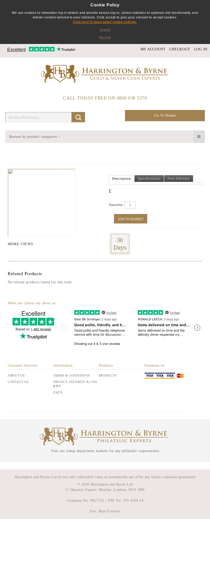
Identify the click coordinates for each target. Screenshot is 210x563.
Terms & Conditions (71, 375)
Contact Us (18, 382)
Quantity (116, 205)
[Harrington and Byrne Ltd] (105, 74)
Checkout (179, 49)
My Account (153, 49)
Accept (105, 29)
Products (108, 375)
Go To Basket (165, 115)
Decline (105, 37)
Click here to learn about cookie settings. (105, 22)
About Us (16, 375)
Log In (200, 49)
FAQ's (58, 392)
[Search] (78, 117)
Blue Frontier (108, 511)
